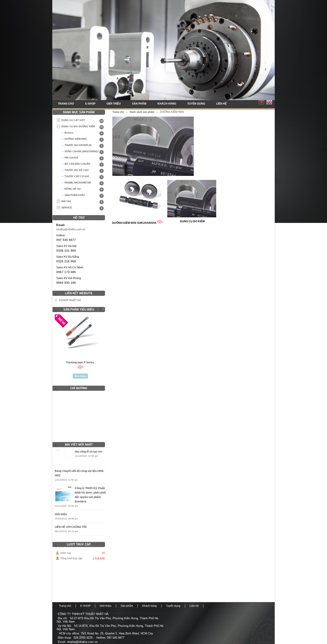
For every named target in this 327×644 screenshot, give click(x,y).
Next (102, 309)
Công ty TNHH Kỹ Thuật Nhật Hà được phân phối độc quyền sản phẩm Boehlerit (90, 495)
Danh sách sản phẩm (142, 112)
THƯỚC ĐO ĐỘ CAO (83, 170)
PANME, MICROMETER (83, 182)
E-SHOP (90, 103)
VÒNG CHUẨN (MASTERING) (83, 151)
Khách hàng (166, 103)
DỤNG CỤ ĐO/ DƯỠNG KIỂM (82, 126)
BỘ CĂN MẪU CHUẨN (83, 164)
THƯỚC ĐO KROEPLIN (83, 145)
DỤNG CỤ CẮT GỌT (82, 120)
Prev (98, 309)
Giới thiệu (114, 103)
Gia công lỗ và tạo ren (88, 451)
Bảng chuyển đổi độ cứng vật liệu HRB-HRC (79, 473)
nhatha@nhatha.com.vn (70, 229)
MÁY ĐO (81, 201)
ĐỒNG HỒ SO (83, 189)
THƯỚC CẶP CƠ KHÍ (83, 176)
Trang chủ (66, 103)
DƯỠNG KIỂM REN (83, 139)
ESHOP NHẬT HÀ (70, 300)
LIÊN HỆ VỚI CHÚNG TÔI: (71, 527)
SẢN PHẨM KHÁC (83, 195)
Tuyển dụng (196, 103)
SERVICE (81, 207)
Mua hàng (80, 376)
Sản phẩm (139, 103)
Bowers (83, 132)
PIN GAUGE (83, 157)
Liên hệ (221, 103)
